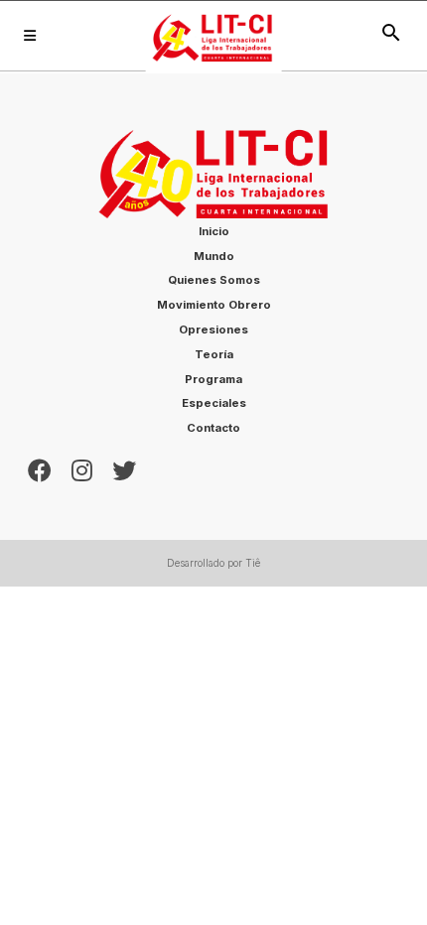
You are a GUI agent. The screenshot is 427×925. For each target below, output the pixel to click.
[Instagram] (82, 468)
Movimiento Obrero (214, 305)
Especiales (214, 403)
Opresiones (213, 329)
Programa (213, 379)
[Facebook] (40, 468)
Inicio (214, 231)
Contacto (213, 428)
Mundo (214, 256)
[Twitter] (124, 468)
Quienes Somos (214, 280)
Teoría (214, 354)
